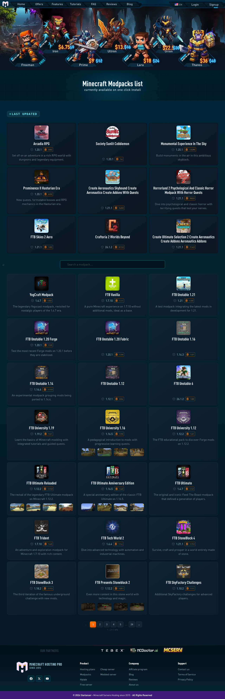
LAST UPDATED (24, 114)
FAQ (93, 4)
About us (134, 684)
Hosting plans (87, 669)
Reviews (111, 4)
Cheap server (107, 669)
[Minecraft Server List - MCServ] (173, 649)
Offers (39, 4)
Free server (86, 684)
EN (180, 4)
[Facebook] (31, 678)
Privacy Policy (185, 679)
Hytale (83, 679)
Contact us (183, 669)
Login (195, 4)
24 (132, 624)
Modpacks (85, 674)
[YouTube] (47, 678)
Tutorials (75, 4)
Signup (213, 4)
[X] (39, 678)
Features (57, 4)
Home (21, 4)
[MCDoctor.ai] (144, 649)
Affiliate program (138, 669)
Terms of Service (187, 674)
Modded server (108, 674)
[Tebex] (113, 649)
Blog (130, 4)
